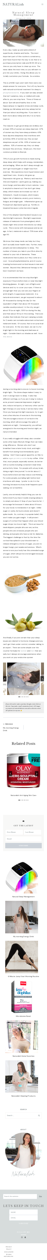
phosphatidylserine (11, 93)
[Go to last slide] (5, 678)
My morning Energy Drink (11, 727)
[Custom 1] (25, 1237)
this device (7, 337)
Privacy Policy (9, 1248)
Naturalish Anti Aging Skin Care (23, 795)
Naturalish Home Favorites (23, 1056)
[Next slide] (42, 678)
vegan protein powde (17, 458)
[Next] (36, 773)
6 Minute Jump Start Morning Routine (23, 976)
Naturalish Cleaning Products (23, 1096)
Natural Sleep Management (23, 896)
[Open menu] (42, 4)
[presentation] (23, 771)
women (24, 651)
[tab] (19, 696)
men (32, 651)
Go (40, 1196)
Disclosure (8, 1252)
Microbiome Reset (23, 1016)
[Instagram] (22, 1237)
